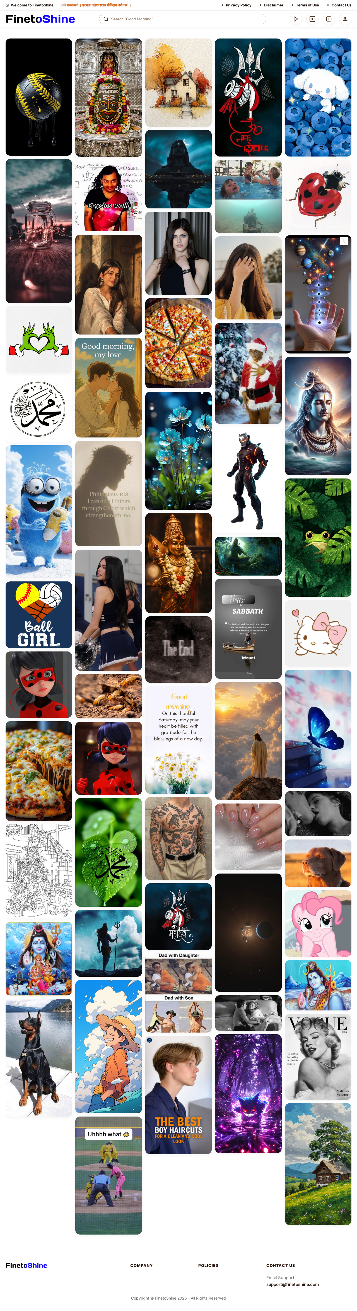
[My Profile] (345, 19)
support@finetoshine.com (292, 1284)
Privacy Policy (239, 5)
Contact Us (341, 5)
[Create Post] (329, 19)
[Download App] (296, 19)
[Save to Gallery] (66, 55)
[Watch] (312, 19)
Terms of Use (307, 5)
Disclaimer (273, 5)
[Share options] (66, 45)
